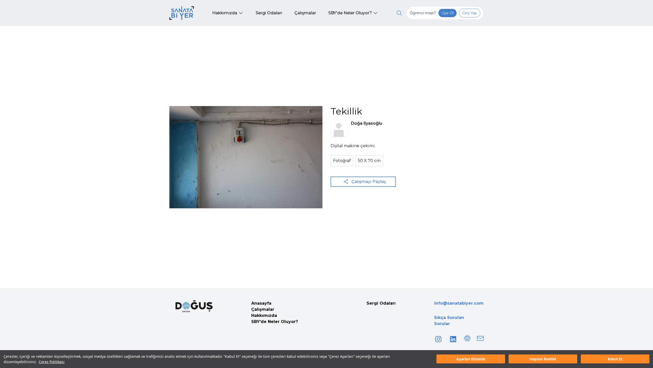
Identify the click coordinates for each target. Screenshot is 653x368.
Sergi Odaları (381, 303)
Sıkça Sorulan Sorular (449, 320)
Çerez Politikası (52, 361)
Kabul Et (615, 359)
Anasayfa (261, 303)
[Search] (399, 13)
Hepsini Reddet (543, 359)
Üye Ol (448, 13)
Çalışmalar (262, 309)
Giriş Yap (469, 13)
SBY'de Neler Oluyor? (274, 321)
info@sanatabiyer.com (459, 303)
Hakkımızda (264, 315)
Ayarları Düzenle (470, 359)
